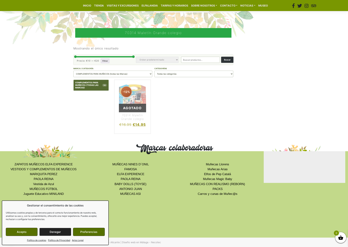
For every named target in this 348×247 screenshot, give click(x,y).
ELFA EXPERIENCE (130, 174)
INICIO (87, 5)
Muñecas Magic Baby (217, 179)
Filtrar (105, 61)
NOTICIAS (246, 5)
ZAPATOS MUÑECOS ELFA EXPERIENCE (43, 164)
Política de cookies (36, 240)
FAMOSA (130, 169)
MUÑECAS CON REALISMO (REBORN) (217, 184)
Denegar (55, 232)
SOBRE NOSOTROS (203, 5)
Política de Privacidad (59, 240)
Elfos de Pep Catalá (217, 174)
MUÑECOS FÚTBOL (44, 189)
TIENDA (99, 5)
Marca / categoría (83, 68)
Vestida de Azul (43, 184)
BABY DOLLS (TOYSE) (130, 184)
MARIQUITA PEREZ (43, 174)
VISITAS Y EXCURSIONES (123, 5)
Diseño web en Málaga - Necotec (141, 242)
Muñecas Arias (218, 169)
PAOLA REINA (43, 179)
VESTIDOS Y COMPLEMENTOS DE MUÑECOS (43, 169)
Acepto (21, 232)
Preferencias (88, 232)
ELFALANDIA (150, 5)
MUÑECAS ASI (130, 194)
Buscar (227, 59)
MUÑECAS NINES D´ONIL (130, 164)
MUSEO (263, 5)
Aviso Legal (78, 240)
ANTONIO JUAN (130, 189)
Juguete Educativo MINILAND (43, 194)
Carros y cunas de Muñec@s (217, 194)
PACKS (218, 189)
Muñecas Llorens (217, 164)
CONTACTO (227, 5)
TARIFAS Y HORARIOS (174, 5)
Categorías (160, 68)
